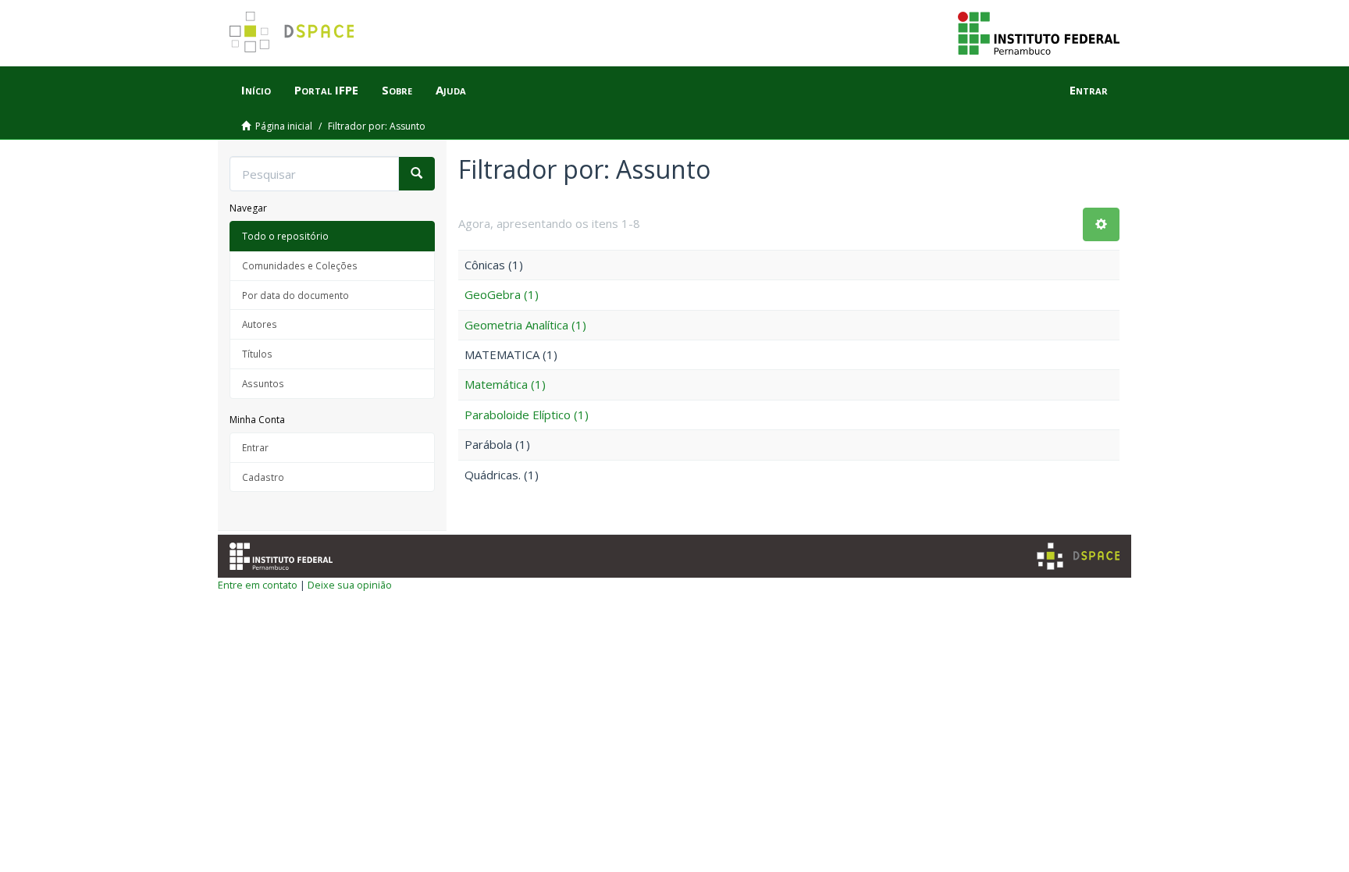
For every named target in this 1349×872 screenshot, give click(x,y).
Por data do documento (295, 295)
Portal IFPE (326, 90)
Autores (259, 324)
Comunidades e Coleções (300, 265)
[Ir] (416, 173)
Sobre (397, 90)
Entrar (255, 447)
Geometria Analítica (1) (525, 325)
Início (256, 90)
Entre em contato (257, 585)
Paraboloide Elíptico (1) (526, 414)
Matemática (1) (505, 384)
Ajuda (451, 90)
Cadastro (263, 477)
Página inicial (283, 126)
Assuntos (263, 383)
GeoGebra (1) (501, 294)
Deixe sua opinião (350, 585)
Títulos (257, 353)
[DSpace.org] (1078, 556)
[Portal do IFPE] (1038, 32)
